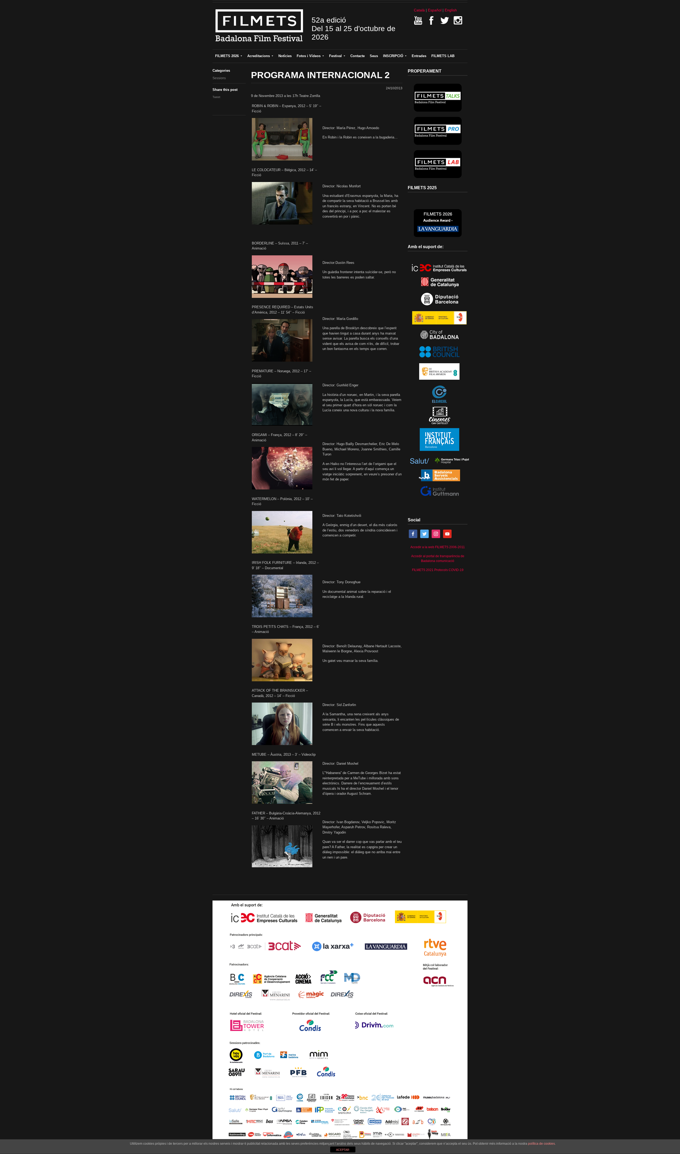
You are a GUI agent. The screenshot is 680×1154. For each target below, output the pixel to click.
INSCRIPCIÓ (393, 56)
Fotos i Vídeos (309, 56)
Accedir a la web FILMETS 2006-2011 (437, 547)
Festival (335, 56)
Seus (374, 56)
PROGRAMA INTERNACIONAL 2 (320, 75)
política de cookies (541, 1143)
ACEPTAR (342, 1149)
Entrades (419, 56)
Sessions (219, 78)
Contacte (357, 56)
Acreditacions (258, 56)
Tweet (216, 97)
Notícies (285, 56)
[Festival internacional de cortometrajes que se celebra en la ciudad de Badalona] (259, 43)
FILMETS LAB (442, 56)
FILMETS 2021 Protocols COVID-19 (438, 570)
